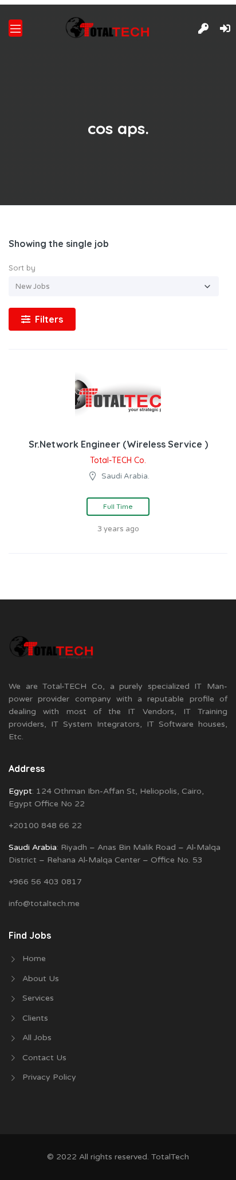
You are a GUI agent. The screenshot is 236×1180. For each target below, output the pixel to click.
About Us (40, 978)
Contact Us (44, 1058)
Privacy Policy (49, 1077)
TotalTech (170, 1157)
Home (34, 958)
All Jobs (37, 1037)
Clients (35, 1018)
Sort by (22, 267)
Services (38, 998)
